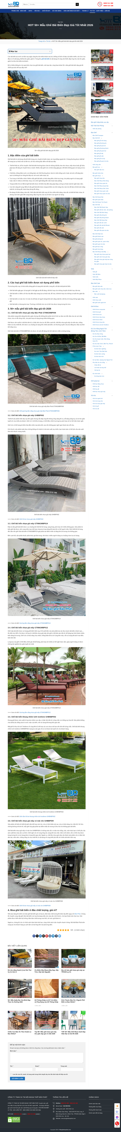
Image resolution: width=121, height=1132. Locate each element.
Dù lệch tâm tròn (99, 356)
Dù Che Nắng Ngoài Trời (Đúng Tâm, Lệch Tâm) (99, 330)
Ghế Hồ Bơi (46, 10)
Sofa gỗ (95, 271)
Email (37, 1066)
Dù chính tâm (96, 373)
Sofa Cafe (95, 277)
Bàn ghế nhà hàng (98, 249)
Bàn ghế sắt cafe (99, 227)
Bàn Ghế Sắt (96, 204)
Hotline (117, 1123)
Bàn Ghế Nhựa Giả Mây (99, 251)
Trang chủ (15, 10)
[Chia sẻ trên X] (37, 935)
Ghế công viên (97, 164)
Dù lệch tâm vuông (99, 354)
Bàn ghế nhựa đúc (99, 178)
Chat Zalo (117, 1113)
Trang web (64, 1066)
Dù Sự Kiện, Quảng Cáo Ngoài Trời (102, 360)
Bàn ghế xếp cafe (97, 286)
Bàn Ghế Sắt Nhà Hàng (101, 212)
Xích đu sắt (96, 408)
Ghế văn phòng (97, 128)
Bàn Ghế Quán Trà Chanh (100, 202)
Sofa (30, 10)
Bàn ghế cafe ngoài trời (99, 302)
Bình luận (13, 1051)
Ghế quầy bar (95, 381)
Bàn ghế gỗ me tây (99, 158)
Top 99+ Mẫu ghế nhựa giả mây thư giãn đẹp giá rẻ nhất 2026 (45, 1033)
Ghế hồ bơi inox (97, 314)
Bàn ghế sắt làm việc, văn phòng (103, 210)
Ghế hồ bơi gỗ (97, 312)
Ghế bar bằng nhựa (98, 384)
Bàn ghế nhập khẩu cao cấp (100, 122)
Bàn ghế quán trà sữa (99, 244)
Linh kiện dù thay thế (100, 367)
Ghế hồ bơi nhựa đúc (99, 322)
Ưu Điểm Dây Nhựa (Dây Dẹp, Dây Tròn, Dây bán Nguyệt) (46, 971)
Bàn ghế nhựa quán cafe (101, 191)
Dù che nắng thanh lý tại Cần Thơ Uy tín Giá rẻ (19, 971)
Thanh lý (85, 10)
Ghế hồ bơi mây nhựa (99, 317)
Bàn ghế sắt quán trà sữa (101, 230)
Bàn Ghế (23, 10)
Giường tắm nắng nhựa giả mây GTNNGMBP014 (35, 623)
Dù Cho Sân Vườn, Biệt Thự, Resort (103, 343)
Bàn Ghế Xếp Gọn (98, 233)
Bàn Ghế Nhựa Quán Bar (101, 186)
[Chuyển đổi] (112, 126)
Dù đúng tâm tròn (99, 376)
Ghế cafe (95, 297)
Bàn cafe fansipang (99, 294)
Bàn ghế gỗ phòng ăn (100, 143)
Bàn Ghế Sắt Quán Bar (100, 220)
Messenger (117, 1119)
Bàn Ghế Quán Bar (98, 197)
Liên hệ (107, 10)
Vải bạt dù (97, 370)
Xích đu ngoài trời (98, 398)
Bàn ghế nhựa (97, 175)
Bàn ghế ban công (98, 246)
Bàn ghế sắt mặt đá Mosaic (102, 225)
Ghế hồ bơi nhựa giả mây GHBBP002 (31, 519)
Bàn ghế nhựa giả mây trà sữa (102, 264)
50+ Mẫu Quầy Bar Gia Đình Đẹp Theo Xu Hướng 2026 (19, 1001)
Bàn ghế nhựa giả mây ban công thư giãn (103, 260)
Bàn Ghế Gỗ (96, 138)
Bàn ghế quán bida (98, 199)
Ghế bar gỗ (96, 389)
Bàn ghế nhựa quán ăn (100, 183)
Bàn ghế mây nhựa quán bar (102, 254)
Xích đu (37, 10)
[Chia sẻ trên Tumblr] (56, 935)
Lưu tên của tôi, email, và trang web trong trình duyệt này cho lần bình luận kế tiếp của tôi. (40, 1074)
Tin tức (92, 10)
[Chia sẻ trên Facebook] (34, 935)
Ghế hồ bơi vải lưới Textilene (101, 324)
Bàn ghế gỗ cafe (99, 156)
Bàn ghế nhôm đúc (98, 173)
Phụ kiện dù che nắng (99, 362)
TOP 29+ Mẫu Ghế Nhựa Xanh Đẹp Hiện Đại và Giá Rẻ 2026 (73, 1033)
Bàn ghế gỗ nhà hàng (100, 140)
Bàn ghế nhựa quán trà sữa (102, 193)
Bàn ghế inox (96, 167)
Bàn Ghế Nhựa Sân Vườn (101, 188)
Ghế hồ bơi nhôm (97, 319)
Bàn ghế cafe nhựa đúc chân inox (102, 289)
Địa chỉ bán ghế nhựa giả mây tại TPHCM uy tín (73, 971)
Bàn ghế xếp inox (99, 169)
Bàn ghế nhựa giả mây (72, 10)
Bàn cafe (95, 291)
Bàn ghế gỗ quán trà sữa (101, 161)
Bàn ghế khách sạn (98, 236)
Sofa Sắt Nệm (96, 274)
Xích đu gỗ (96, 406)
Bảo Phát (77, 914)
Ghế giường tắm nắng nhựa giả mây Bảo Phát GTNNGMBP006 (39, 411)
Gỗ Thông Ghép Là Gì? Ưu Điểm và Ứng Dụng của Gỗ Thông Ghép (46, 1001)
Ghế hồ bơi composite (99, 309)
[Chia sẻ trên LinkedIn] (53, 935)
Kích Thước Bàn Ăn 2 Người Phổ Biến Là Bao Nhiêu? (73, 1001)
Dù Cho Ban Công (98, 334)
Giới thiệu (99, 10)
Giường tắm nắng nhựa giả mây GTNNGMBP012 (35, 712)
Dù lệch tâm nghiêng (100, 348)
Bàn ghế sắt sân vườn (100, 222)
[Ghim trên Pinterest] (46, 935)
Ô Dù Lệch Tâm (97, 346)
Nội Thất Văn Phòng (97, 125)
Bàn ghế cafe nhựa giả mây (102, 257)
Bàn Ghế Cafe (95, 283)
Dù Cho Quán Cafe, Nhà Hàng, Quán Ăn (101, 340)
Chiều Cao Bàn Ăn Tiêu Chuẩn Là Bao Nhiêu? (19, 1033)
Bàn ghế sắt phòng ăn (100, 215)
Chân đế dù (97, 365)
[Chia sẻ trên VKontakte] (49, 935)
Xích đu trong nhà (98, 401)
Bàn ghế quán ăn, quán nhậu (101, 241)
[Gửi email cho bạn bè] (43, 935)
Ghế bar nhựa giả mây (99, 391)
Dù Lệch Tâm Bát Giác (100, 351)
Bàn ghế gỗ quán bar (100, 150)
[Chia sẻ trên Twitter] (40, 935)
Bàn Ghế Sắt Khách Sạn (101, 207)
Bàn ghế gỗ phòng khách (101, 148)
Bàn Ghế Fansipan (98, 135)
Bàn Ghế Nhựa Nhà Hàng (101, 180)
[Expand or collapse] (50, 51)
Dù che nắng (56, 10)
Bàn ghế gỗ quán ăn (100, 145)
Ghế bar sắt (96, 386)
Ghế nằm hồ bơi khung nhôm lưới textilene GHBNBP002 (37, 816)
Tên (11, 1066)
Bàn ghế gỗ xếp (98, 153)
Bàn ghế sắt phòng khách (101, 217)
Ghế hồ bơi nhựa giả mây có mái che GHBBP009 (34, 905)
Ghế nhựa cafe (97, 300)
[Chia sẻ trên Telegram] (59, 935)
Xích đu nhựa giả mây (99, 403)
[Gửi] (77, 4)
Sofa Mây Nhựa (97, 279)
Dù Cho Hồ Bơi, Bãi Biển (99, 336)
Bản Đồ (117, 1108)
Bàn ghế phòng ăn (98, 239)
